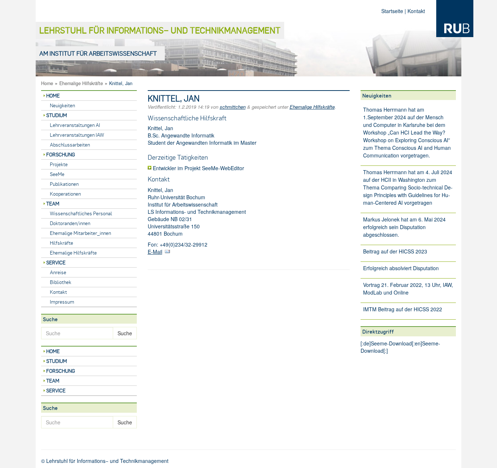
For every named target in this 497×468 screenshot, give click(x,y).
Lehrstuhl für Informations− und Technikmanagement (160, 30)
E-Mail (155, 251)
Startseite (392, 11)
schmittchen (233, 106)
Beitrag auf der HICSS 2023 (395, 251)
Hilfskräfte (61, 243)
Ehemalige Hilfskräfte (81, 83)
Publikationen (64, 184)
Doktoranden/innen (70, 223)
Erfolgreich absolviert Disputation (401, 268)
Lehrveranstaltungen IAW (77, 135)
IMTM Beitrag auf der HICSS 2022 (402, 309)
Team (52, 203)
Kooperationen (65, 194)
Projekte (59, 164)
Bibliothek (60, 282)
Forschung (60, 154)
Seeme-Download (391, 343)
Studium (56, 115)
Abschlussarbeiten (70, 144)
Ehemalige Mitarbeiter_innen (80, 233)
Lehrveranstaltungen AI (75, 125)
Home (47, 83)
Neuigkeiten (62, 105)
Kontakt (416, 11)
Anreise (58, 272)
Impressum (62, 302)
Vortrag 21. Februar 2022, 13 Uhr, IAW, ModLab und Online (408, 288)
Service (55, 262)
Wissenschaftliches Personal (81, 213)
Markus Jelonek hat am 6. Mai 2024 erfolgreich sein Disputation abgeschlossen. (404, 227)
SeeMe (57, 174)
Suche (125, 333)
